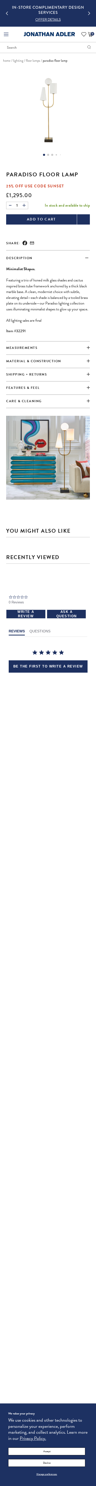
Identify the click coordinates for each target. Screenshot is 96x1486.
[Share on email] (32, 243)
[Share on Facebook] (25, 243)
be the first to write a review (48, 666)
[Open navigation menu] (6, 34)
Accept (46, 1451)
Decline (47, 1463)
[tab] (48, 388)
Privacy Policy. (33, 1438)
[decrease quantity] (10, 205)
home (6, 60)
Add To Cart (41, 219)
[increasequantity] (24, 205)
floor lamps (33, 60)
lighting (18, 60)
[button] (48, 19)
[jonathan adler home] (49, 35)
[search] (89, 47)
